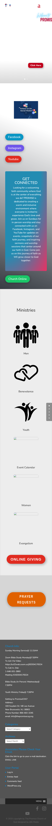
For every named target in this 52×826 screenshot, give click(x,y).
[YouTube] (27, 813)
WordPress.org (14, 785)
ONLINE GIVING (26, 559)
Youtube (13, 159)
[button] (39, 801)
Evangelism (26, 543)
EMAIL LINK (10, 759)
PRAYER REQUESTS (26, 599)
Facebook (14, 137)
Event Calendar (26, 467)
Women (26, 505)
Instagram (14, 148)
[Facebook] (37, 808)
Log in (10, 772)
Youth (26, 430)
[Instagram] (44, 808)
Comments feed (14, 781)
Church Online (17, 279)
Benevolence (26, 391)
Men (26, 353)
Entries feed (12, 776)
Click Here (35, 65)
